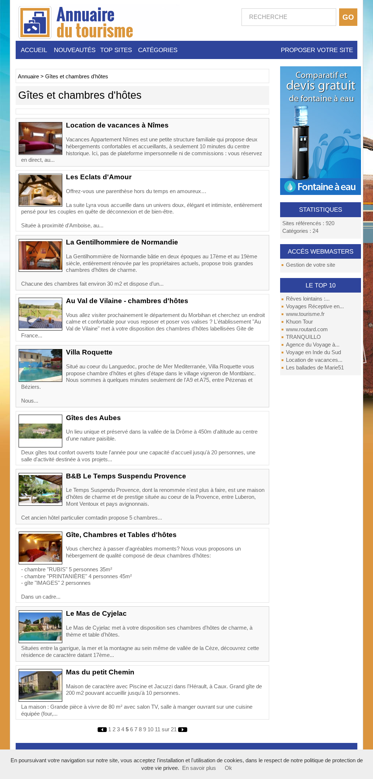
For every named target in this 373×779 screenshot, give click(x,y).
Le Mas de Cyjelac (96, 613)
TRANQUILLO (303, 337)
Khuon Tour (299, 322)
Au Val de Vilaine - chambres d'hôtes (127, 301)
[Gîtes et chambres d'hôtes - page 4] (103, 729)
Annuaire (28, 76)
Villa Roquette (89, 352)
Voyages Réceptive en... (315, 306)
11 (157, 729)
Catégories (157, 50)
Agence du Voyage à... (312, 345)
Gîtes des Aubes (93, 418)
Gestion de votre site (310, 265)
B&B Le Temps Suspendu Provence (126, 476)
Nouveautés (74, 50)
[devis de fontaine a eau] (320, 130)
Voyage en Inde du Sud (313, 352)
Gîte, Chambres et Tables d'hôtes (121, 535)
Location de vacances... (314, 360)
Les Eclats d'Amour (98, 177)
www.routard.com (307, 329)
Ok (228, 768)
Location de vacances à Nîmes (117, 125)
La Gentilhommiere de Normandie (122, 242)
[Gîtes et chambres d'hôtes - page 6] (182, 729)
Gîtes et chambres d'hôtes (76, 76)
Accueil (34, 50)
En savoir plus (199, 768)
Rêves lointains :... (308, 299)
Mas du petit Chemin (100, 672)
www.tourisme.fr (305, 314)
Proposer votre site (317, 50)
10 (150, 729)
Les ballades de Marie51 (315, 368)
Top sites (116, 50)
